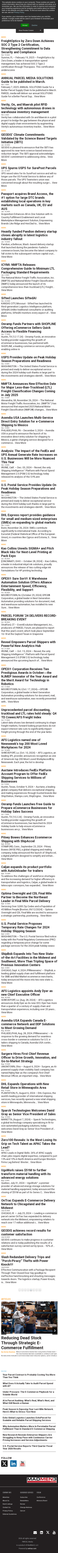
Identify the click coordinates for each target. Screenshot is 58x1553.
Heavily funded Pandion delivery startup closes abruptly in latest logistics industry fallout (29, 235)
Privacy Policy (19, 12)
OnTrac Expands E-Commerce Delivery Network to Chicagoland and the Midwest (28, 1204)
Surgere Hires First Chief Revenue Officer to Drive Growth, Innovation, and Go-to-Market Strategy (28, 1057)
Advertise (6, 1497)
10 (39, 1290)
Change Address (26, 1507)
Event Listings (7, 1504)
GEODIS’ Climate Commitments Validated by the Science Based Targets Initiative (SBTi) (29, 138)
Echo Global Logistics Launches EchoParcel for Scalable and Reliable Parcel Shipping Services (27, 1419)
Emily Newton (9, 1352)
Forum (39, 1492)
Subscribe (24, 1497)
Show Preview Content (26, 30)
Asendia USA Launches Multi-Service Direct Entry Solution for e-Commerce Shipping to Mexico (27, 421)
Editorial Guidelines (10, 1514)
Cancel (22, 1511)
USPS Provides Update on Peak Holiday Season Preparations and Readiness (28, 359)
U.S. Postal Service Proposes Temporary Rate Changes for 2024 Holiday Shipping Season (25, 927)
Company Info (7, 1492)
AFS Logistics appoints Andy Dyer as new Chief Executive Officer (27, 993)
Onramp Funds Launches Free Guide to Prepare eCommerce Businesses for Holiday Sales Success (28, 807)
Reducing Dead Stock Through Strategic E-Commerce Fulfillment (22, 1342)
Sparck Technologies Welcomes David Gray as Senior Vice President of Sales (28, 1112)
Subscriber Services (26, 1492)
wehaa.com (32, 1548)
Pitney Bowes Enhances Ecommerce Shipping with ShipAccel (26, 839)
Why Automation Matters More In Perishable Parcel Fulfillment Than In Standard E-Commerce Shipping (29, 1427)
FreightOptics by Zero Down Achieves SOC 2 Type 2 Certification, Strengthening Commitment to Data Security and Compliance (27, 46)
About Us (6, 1501)
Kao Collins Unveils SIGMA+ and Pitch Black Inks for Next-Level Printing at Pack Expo (27, 552)
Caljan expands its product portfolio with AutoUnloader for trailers (26, 869)
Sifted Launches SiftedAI (18, 298)
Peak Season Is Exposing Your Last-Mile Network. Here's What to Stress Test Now (28, 1410)
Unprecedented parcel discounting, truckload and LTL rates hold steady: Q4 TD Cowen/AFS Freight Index (29, 713)
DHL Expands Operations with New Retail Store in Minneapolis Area (25, 1086)
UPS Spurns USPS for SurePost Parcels (28, 168)
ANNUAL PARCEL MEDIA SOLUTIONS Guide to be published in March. (27, 80)
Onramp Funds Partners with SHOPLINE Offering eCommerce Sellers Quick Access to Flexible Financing (28, 327)
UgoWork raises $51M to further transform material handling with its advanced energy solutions (26, 1174)
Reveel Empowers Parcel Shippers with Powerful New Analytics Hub (28, 644)
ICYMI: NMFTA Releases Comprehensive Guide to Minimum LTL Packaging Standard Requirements (28, 268)
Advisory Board (42, 1501)
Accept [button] (24, 25)
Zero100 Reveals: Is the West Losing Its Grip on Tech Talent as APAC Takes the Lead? (29, 1143)
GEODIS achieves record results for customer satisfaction (26, 1232)
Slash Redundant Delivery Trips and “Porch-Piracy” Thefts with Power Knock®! (25, 1260)
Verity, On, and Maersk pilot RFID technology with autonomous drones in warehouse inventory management (28, 108)
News (3, 37)
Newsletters (24, 1501)
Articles (6, 1299)
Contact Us (6, 1507)
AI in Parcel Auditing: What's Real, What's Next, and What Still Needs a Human (28, 1401)
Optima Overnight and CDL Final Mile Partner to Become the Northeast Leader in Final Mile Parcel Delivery (26, 897)
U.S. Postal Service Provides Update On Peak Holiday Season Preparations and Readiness (28, 488)
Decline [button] (34, 25)
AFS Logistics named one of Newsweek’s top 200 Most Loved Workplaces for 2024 (24, 743)
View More (39, 96)
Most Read (3, 1371)
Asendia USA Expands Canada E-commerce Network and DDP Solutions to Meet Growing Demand (28, 1024)
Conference (41, 1497)
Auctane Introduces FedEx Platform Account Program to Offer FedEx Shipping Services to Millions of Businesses (26, 775)
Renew (22, 1504)
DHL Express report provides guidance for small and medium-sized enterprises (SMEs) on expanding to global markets (29, 518)
